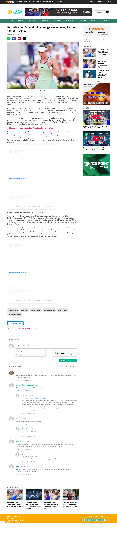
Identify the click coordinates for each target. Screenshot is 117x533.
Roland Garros (62, 310)
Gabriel (36, 456)
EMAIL (109, 2)
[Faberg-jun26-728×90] (58, 15)
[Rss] (104, 520)
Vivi (35, 431)
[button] (8, 38)
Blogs (92, 21)
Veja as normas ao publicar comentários (21, 328)
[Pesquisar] (107, 12)
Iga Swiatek (24, 310)
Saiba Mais (69, 21)
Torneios (32, 21)
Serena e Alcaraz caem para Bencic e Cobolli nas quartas (14, 505)
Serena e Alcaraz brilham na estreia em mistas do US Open (51, 506)
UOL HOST (31, 2)
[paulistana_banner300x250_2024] (96, 104)
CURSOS (45, 2)
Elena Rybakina (13, 310)
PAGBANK (38, 2)
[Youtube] (96, 520)
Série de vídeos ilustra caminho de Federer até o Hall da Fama (33, 506)
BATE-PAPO (100, 2)
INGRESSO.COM (22, 2)
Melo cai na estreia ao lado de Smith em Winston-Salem (70, 505)
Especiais (44, 21)
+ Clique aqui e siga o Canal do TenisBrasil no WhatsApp (30, 128)
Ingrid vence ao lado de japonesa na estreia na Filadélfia (103, 73)
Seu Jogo (57, 21)
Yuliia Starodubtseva (14, 314)
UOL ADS (59, 2)
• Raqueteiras (88, 41)
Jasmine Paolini (36, 310)
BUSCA (91, 2)
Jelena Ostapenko (49, 310)
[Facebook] (84, 520)
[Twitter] (88, 520)
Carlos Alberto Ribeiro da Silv (41, 398)
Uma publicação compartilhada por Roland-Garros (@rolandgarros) (32, 206)
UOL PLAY (52, 2)
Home (11, 21)
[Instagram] (92, 520)
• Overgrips (101, 39)
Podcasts (82, 21)
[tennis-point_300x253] (96, 175)
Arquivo (104, 21)
